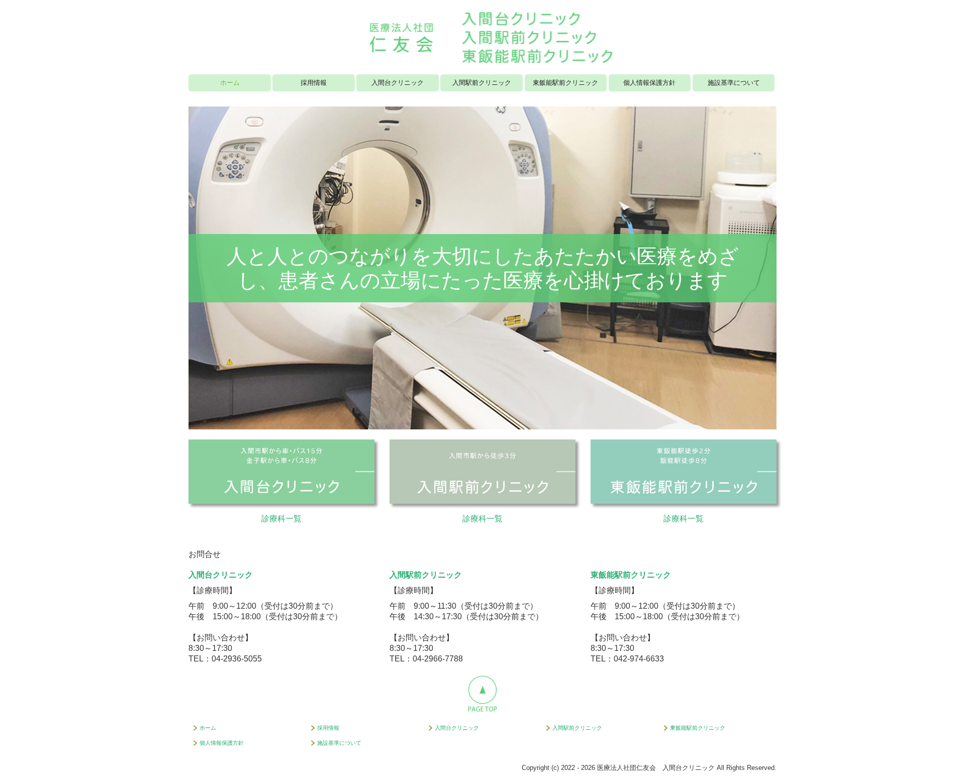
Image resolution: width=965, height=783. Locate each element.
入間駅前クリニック (481, 82)
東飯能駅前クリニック (565, 82)
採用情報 (314, 82)
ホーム (230, 82)
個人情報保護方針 (649, 82)
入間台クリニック (397, 82)
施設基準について (734, 82)
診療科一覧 (281, 518)
